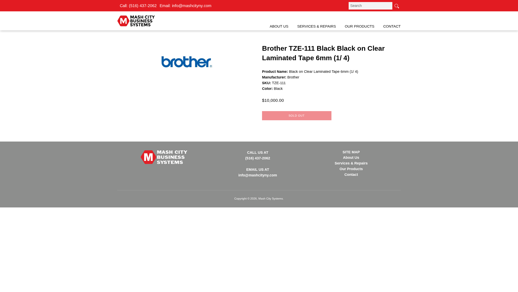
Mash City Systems (270, 198)
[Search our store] (397, 6)
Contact (392, 26)
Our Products (359, 26)
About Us (279, 26)
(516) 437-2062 (143, 5)
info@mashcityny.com (191, 5)
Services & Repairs (316, 26)
